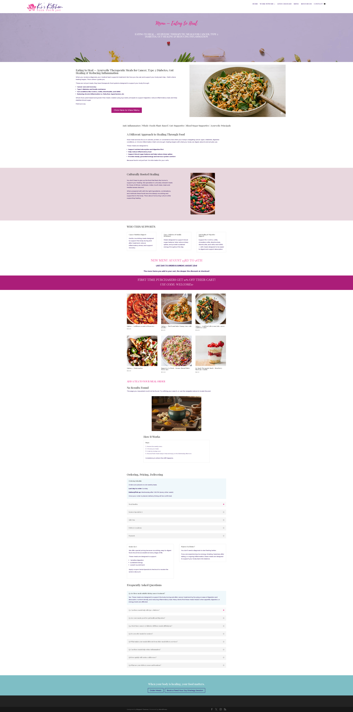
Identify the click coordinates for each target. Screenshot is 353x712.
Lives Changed (284, 4)
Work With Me (266, 4)
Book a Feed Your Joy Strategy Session (185, 690)
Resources (306, 4)
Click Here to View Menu (126, 110)
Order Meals (155, 690)
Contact (318, 4)
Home (255, 4)
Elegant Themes (142, 709)
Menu (296, 4)
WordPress (163, 709)
